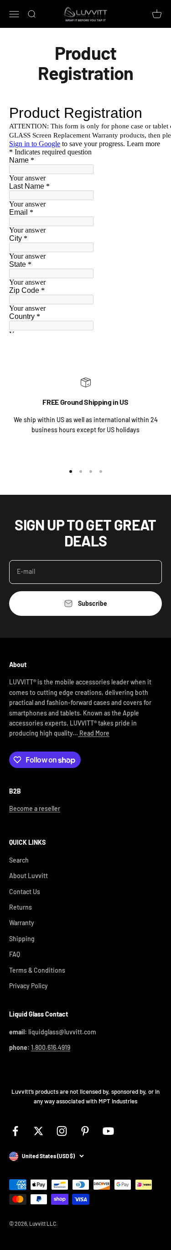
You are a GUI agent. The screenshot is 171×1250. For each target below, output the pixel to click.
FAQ (14, 954)
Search (19, 860)
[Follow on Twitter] (38, 1131)
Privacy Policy (28, 986)
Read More (93, 733)
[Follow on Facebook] (15, 1131)
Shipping (22, 939)
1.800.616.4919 (50, 1047)
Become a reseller (34, 808)
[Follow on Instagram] (62, 1131)
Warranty (21, 923)
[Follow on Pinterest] (85, 1131)
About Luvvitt (28, 875)
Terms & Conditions (37, 970)
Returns (20, 907)
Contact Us (24, 891)
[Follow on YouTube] (108, 1131)
